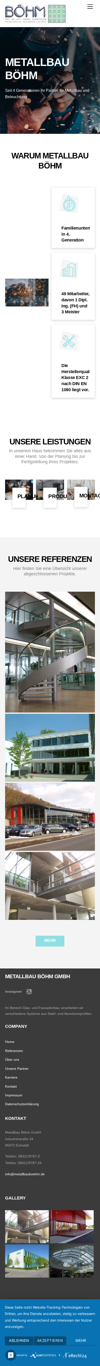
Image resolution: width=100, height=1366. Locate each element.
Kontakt (11, 1086)
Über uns (12, 1059)
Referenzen (14, 1051)
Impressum (13, 1095)
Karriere (11, 1077)
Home (9, 1042)
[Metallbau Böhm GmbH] (35, 20)
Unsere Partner (17, 1069)
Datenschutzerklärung (22, 1104)
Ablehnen (19, 1340)
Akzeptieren (50, 1340)
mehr (50, 940)
